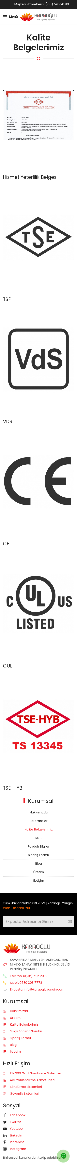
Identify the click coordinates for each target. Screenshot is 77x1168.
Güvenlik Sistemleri (24, 1093)
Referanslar (38, 821)
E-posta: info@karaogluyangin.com (37, 989)
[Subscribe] (70, 921)
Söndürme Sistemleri (26, 1087)
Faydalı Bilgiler (39, 846)
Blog (38, 863)
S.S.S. (38, 838)
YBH (28, 908)
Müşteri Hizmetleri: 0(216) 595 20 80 (41, 4)
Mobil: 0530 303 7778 (26, 982)
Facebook (17, 1115)
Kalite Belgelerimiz (38, 829)
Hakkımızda (39, 812)
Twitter (15, 1122)
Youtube (16, 1128)
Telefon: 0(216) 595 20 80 (29, 976)
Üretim (38, 872)
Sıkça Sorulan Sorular (26, 1031)
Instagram (18, 1149)
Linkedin (16, 1135)
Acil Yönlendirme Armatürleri (32, 1080)
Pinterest (17, 1142)
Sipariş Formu (38, 855)
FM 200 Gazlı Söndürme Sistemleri (36, 1073)
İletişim (38, 880)
